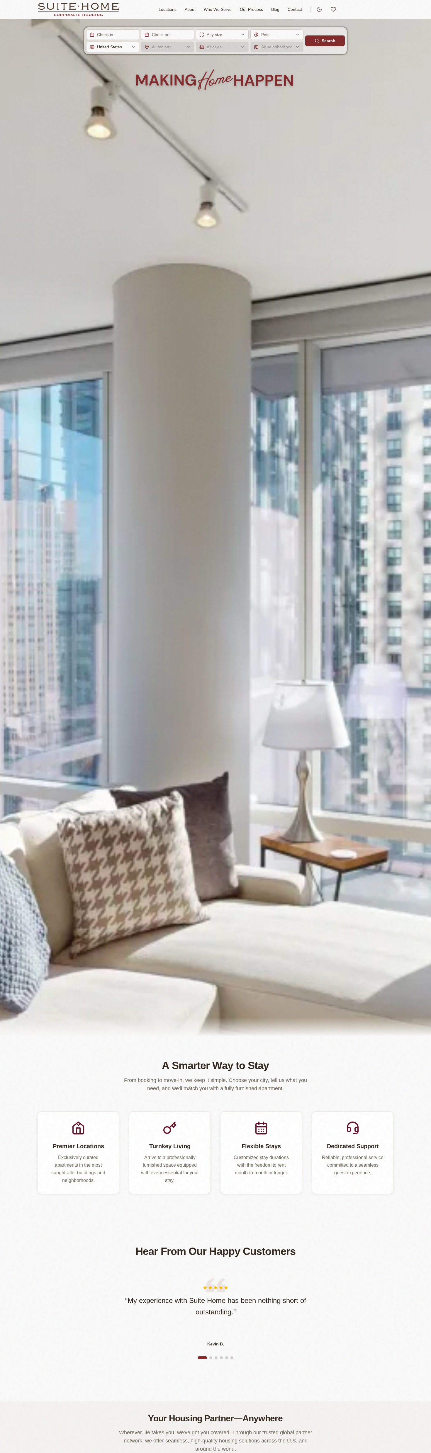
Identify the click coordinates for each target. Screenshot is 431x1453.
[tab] (202, 1357)
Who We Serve (218, 9)
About (190, 9)
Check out (161, 34)
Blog (275, 9)
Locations (168, 9)
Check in (105, 34)
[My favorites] (333, 9)
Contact (295, 9)
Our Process (251, 9)
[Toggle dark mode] (319, 9)
